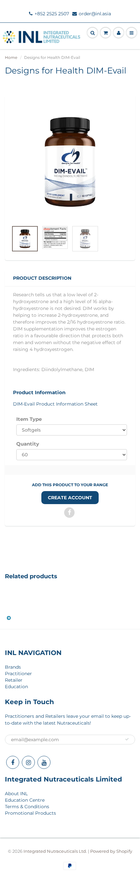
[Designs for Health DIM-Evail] (70, 162)
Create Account (70, 498)
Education (16, 686)
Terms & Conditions (27, 806)
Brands (13, 667)
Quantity (27, 444)
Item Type (29, 419)
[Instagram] (28, 762)
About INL (16, 793)
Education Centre (25, 800)
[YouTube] (43, 762)
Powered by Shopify (111, 851)
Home (11, 57)
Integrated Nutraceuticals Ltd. (55, 851)
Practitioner (18, 673)
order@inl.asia (95, 14)
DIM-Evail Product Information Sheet (55, 404)
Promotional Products (30, 813)
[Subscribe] (127, 739)
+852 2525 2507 (52, 14)
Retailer (13, 680)
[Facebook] (12, 762)
